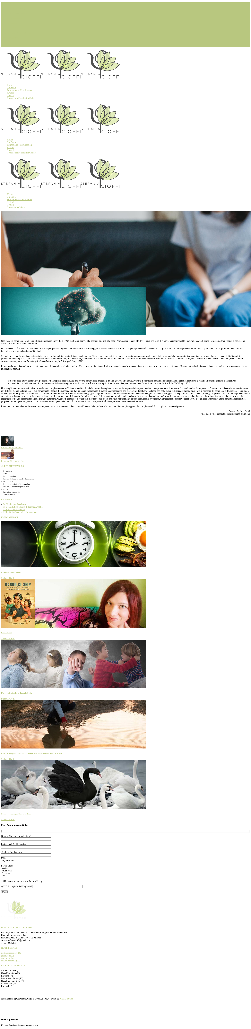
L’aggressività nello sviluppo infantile (16, 693)
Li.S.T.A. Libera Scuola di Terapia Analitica (23, 507)
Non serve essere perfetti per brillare (16, 814)
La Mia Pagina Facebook (14, 504)
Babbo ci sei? (6, 633)
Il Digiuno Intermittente (11, 572)
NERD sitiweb (66, 998)
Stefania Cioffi (8, 578)
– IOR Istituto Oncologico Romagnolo (18, 512)
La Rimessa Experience (14, 509)
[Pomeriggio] (7, 873)
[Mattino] (7, 868)
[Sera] (7, 876)
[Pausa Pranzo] (7, 871)
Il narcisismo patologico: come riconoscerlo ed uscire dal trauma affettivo (31, 753)
